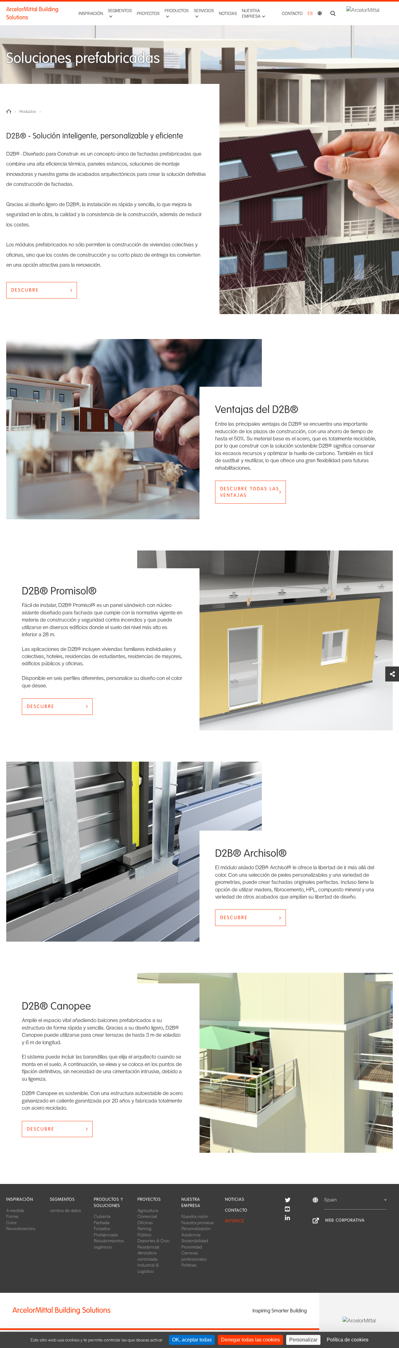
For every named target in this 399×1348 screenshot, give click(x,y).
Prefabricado (106, 1234)
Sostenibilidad (194, 1240)
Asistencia (190, 1234)
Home (8, 111)
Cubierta (102, 1216)
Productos (27, 111)
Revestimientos (20, 1228)
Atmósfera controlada (147, 1255)
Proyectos (148, 13)
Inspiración (91, 13)
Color (11, 1222)
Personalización (196, 1228)
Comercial (147, 1216)
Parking (144, 1228)
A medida (15, 1210)
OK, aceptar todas (192, 1339)
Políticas (188, 1265)
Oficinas (145, 1222)
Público (144, 1234)
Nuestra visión (194, 1216)
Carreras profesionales (194, 1255)
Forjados (102, 1228)
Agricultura (147, 1210)
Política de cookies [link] (347, 1339)
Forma (12, 1216)
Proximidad (191, 1247)
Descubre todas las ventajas (249, 492)
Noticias (228, 13)
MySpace (234, 1221)
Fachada (101, 1222)
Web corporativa (345, 1220)
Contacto (292, 13)
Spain (330, 1199)
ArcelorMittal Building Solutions (32, 13)
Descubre (25, 290)
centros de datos (65, 1210)
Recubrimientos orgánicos (109, 1243)
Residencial (148, 1247)
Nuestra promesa (197, 1222)
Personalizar (303, 1339)
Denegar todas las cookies (250, 1339)
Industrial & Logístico (148, 1268)
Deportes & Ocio (153, 1240)
